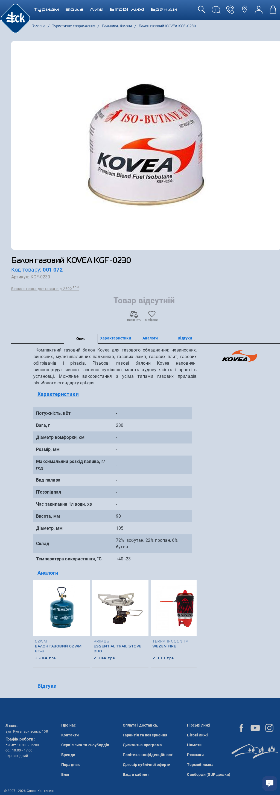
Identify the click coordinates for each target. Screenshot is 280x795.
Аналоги (150, 338)
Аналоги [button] (47, 573)
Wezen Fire (164, 646)
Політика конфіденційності (148, 755)
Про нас (68, 725)
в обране (151, 320)
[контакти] (244, 11)
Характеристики (115, 338)
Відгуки (185, 338)
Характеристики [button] (58, 394)
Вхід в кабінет (136, 774)
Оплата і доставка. (140, 725)
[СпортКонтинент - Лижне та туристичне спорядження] (15, 18)
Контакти (70, 735)
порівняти (134, 320)
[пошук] (202, 11)
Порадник (70, 764)
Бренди (68, 755)
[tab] (115, 394)
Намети (194, 745)
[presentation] (190, 614)
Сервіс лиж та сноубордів (85, 745)
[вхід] (259, 11)
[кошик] (273, 11)
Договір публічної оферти (147, 764)
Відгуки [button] (47, 686)
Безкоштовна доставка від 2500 (45, 288)
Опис (81, 338)
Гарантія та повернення (145, 735)
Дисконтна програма (142, 745)
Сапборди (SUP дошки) (208, 774)
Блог (65, 774)
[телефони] (230, 11)
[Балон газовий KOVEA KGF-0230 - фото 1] (146, 145)
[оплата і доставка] (216, 11)
